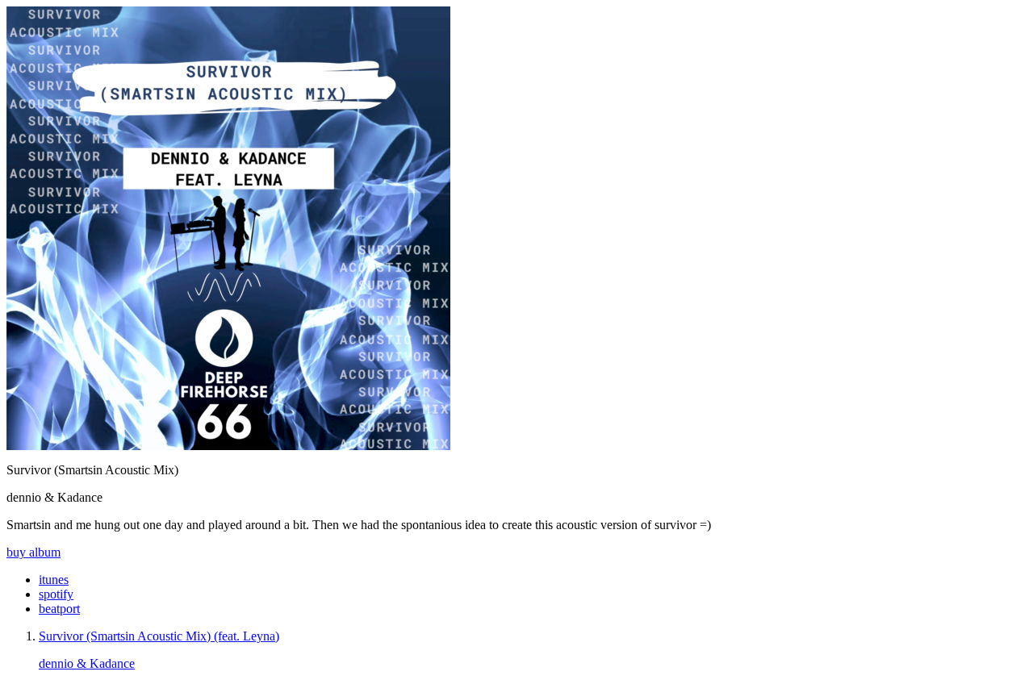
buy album (33, 552)
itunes (54, 579)
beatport (59, 608)
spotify (56, 594)
